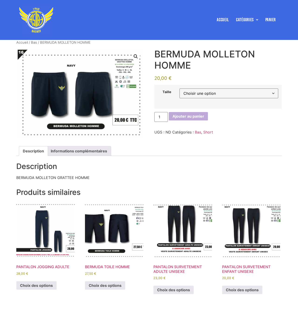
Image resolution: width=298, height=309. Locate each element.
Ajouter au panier (188, 116)
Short (208, 132)
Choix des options (36, 285)
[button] (247, 20)
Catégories (245, 20)
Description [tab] (33, 151)
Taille (167, 92)
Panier (270, 20)
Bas (34, 42)
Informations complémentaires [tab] (79, 151)
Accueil (223, 20)
